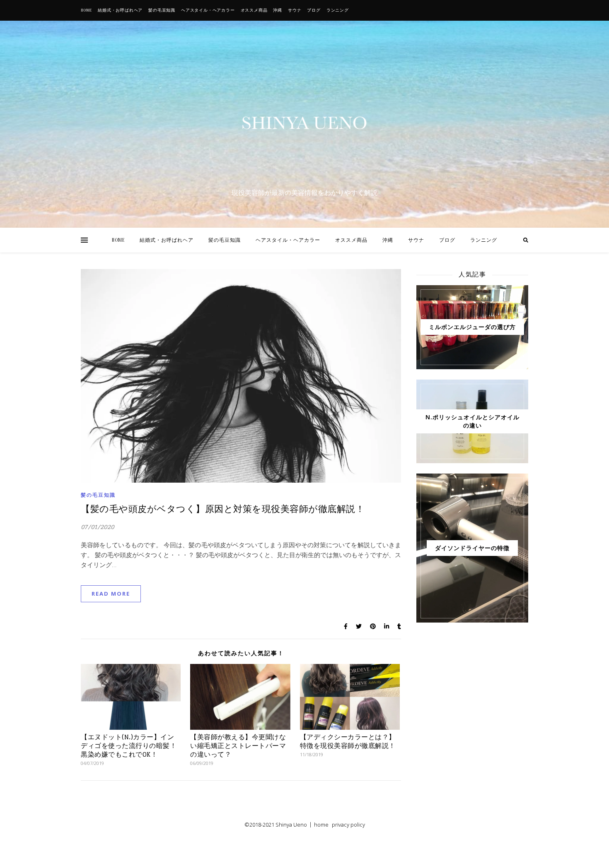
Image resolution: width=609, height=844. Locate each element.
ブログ (313, 10)
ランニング (337, 10)
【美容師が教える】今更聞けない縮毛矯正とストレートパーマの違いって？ (238, 745)
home (321, 824)
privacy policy (348, 824)
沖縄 (277, 10)
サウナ (294, 10)
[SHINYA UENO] (304, 122)
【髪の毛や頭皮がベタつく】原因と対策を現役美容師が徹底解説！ (223, 509)
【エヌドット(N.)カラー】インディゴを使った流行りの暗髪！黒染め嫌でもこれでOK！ (128, 745)
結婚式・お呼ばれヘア (120, 10)
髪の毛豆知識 (161, 10)
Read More (111, 593)
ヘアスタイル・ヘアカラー (208, 10)
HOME (86, 10)
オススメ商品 (254, 10)
